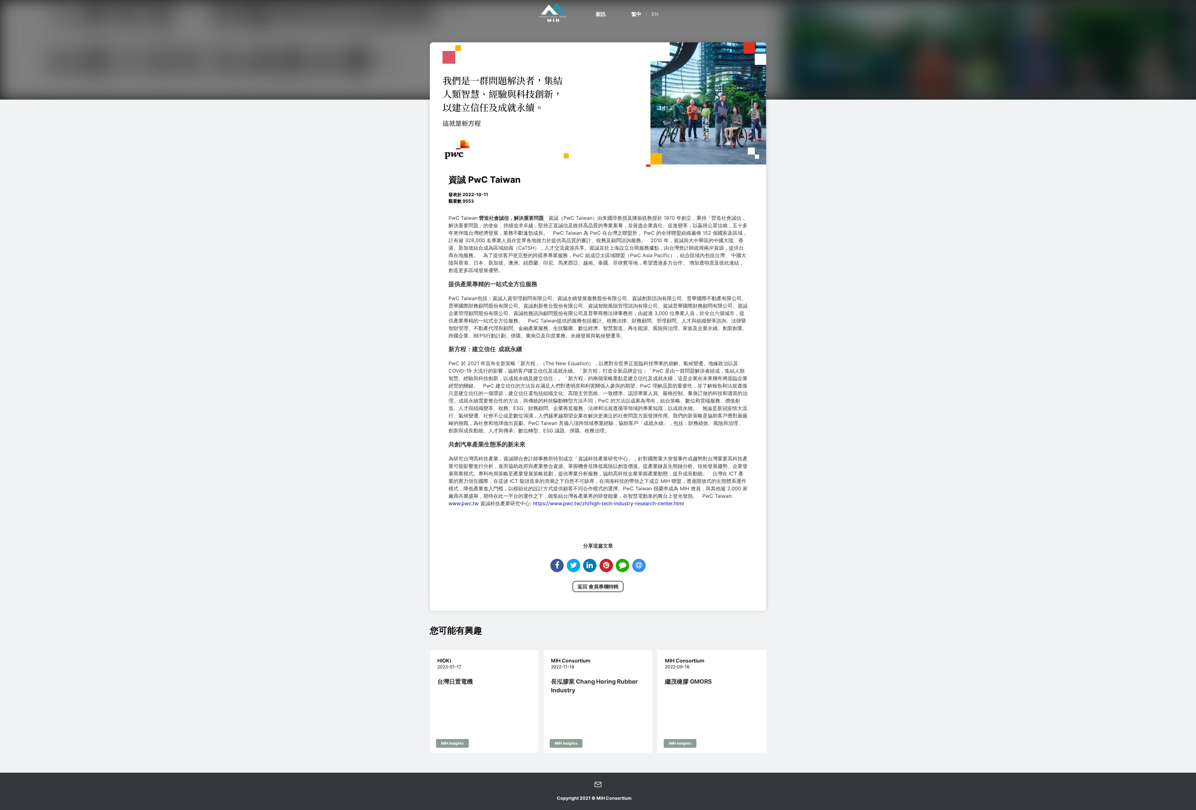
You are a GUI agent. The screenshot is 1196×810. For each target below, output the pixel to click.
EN (655, 14)
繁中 (636, 14)
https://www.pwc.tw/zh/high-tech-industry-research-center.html (608, 503)
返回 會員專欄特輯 (598, 586)
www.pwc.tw (463, 503)
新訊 (601, 14)
